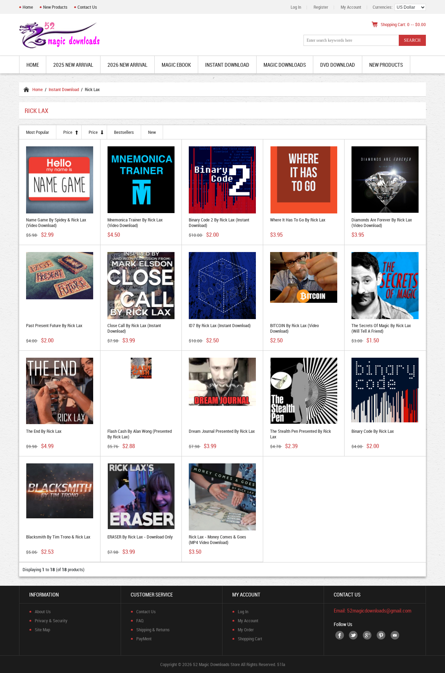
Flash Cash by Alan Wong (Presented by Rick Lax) (139, 434)
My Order (246, 629)
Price (67, 132)
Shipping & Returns (153, 629)
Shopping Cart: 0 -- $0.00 (403, 24)
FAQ (140, 620)
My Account (351, 7)
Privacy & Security (51, 620)
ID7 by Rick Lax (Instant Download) (220, 325)
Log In (296, 7)
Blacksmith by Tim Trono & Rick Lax (58, 537)
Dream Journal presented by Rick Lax (222, 431)
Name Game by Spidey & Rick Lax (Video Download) (56, 222)
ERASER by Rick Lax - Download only (140, 537)
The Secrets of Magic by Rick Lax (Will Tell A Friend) (381, 328)
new (152, 132)
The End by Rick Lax (44, 431)
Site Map (42, 629)
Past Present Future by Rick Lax (54, 325)
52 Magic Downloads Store (216, 664)
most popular (37, 132)
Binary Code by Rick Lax (372, 431)
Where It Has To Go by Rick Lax (297, 220)
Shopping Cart (250, 638)
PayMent (144, 638)
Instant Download (64, 89)
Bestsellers (124, 132)
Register (321, 7)
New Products (55, 7)
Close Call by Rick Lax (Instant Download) (134, 328)
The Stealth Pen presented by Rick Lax (300, 434)
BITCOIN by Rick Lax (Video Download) (294, 328)
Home (28, 7)
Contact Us (87, 7)
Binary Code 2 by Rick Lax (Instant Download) (219, 222)
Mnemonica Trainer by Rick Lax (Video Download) (135, 222)
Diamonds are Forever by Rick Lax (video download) (381, 222)
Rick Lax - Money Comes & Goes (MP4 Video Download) (217, 539)
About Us (43, 611)
